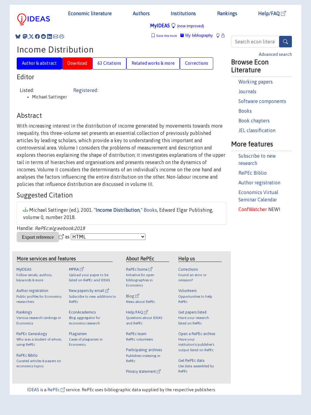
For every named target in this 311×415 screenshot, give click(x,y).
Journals (247, 91)
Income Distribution (118, 210)
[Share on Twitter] (31, 36)
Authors (141, 13)
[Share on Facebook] (37, 36)
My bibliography (198, 35)
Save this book (166, 35)
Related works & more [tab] (153, 63)
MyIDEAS (177, 25)
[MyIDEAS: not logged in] (219, 35)
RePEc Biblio (252, 173)
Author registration (259, 182)
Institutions (183, 13)
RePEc (54, 389)
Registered (85, 90)
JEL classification (256, 130)
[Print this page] (61, 36)
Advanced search (275, 54)
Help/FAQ (269, 13)
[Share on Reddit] (43, 36)
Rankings (227, 13)
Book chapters (254, 120)
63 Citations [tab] (109, 63)
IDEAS (33, 389)
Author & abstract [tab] (39, 63)
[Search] (285, 41)
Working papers (255, 81)
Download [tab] (77, 63)
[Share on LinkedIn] (49, 36)
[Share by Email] (55, 36)
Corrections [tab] (196, 63)
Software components (262, 101)
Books (245, 111)
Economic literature (90, 13)
